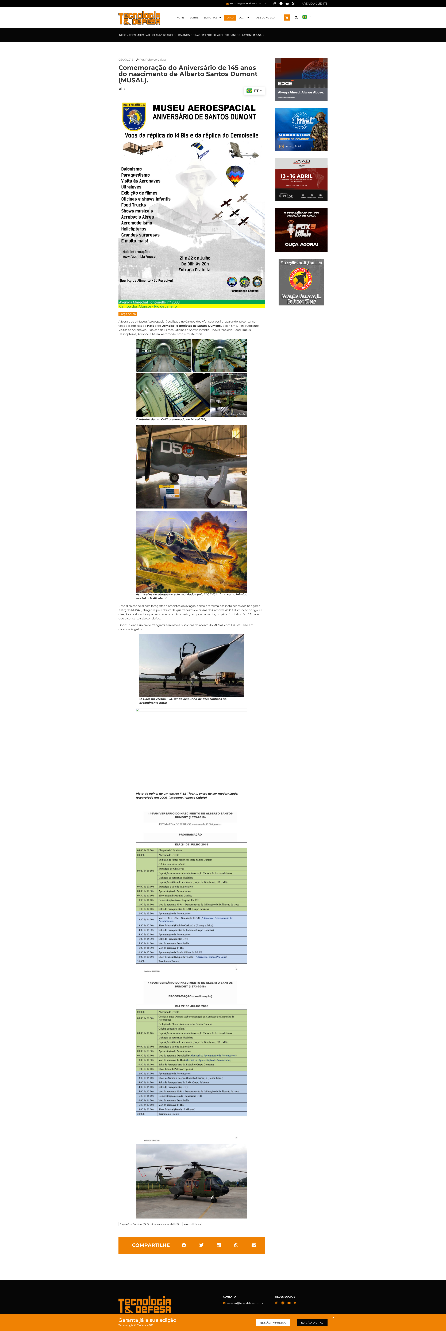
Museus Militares (192, 1224)
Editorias (210, 17)
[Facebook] (281, 3)
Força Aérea (127, 314)
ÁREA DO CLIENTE (315, 3)
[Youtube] (287, 3)
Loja (242, 17)
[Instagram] (274, 3)
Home (180, 17)
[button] (296, 17)
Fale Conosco (265, 17)
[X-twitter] (293, 3)
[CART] (287, 17)
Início (122, 35)
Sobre (194, 17)
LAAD (230, 17)
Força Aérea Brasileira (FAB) (134, 1224)
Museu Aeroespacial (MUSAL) (166, 1224)
